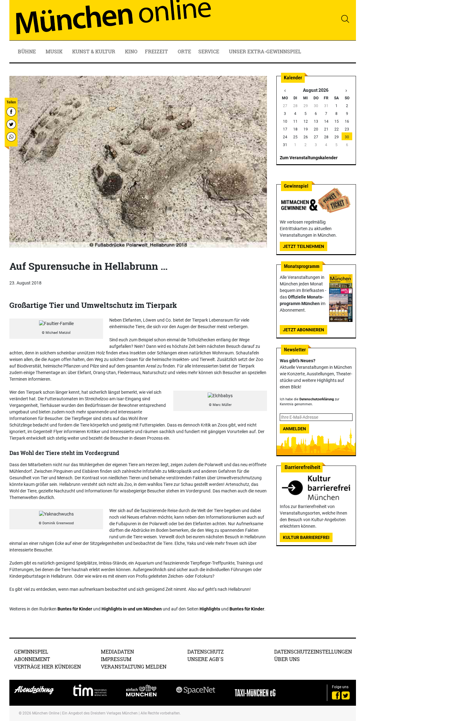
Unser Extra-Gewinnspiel (265, 51)
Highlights (210, 608)
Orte (184, 51)
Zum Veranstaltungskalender (309, 157)
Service (209, 51)
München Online (45, 713)
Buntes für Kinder (74, 608)
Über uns (287, 659)
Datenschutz (205, 651)
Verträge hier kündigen (47, 666)
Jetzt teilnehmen (303, 246)
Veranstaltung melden (133, 666)
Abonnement (32, 659)
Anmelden (294, 428)
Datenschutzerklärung (316, 399)
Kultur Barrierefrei (306, 537)
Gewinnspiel (31, 651)
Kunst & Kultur (94, 51)
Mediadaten (117, 651)
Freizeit (157, 51)
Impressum (116, 659)
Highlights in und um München (131, 608)
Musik (55, 51)
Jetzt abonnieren (303, 329)
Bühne (27, 51)
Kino (131, 51)
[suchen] (345, 18)
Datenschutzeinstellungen (313, 651)
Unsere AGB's (205, 659)
